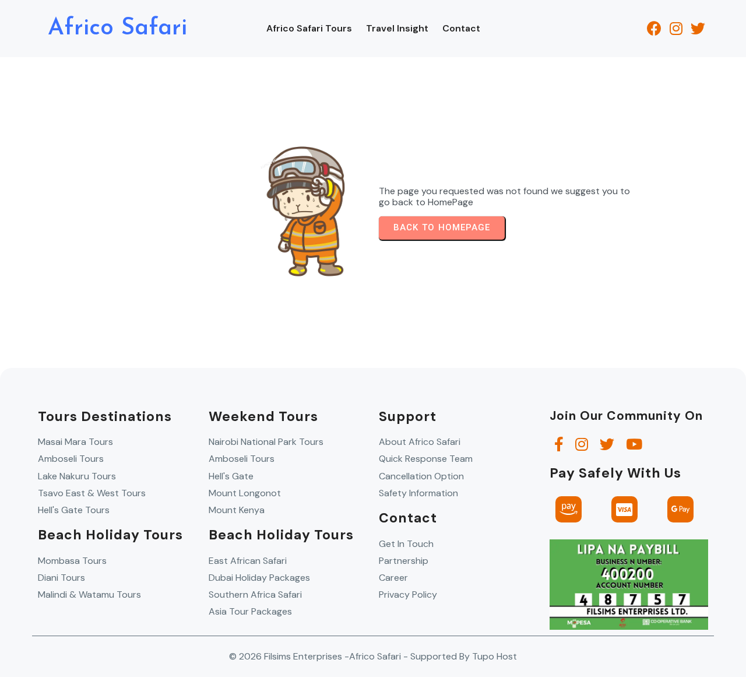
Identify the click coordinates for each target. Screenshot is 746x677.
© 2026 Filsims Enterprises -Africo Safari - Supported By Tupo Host (373, 656)
